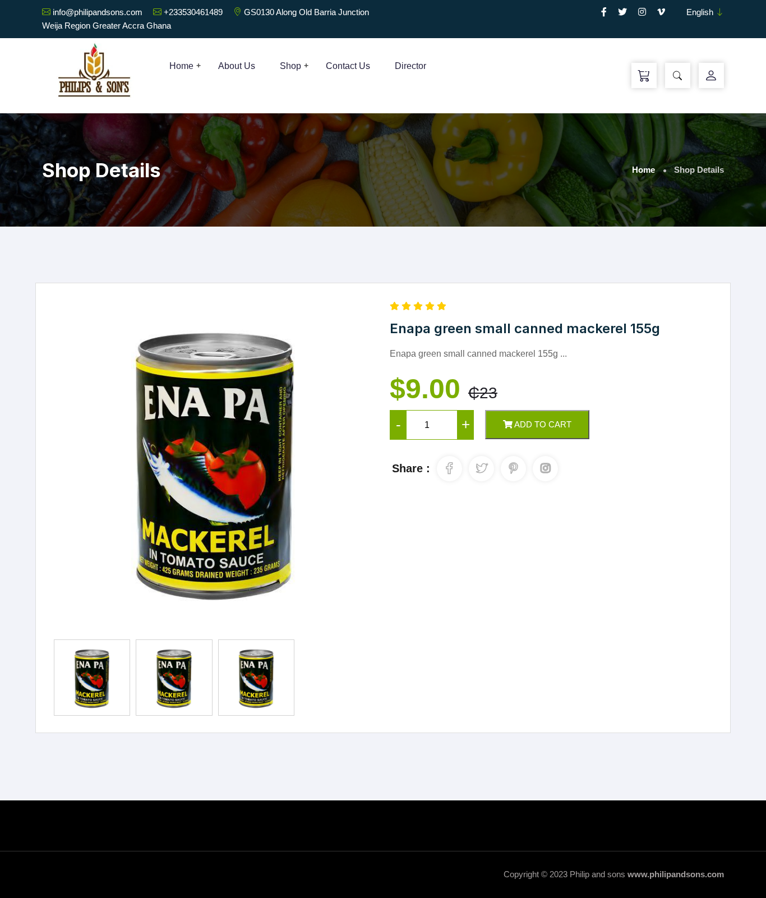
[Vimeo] (661, 12)
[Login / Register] (711, 76)
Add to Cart (542, 424)
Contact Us (348, 66)
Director (410, 66)
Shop (290, 66)
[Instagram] (642, 12)
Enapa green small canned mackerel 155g (525, 328)
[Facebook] (604, 12)
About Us (236, 66)
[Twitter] (622, 12)
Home (181, 66)
